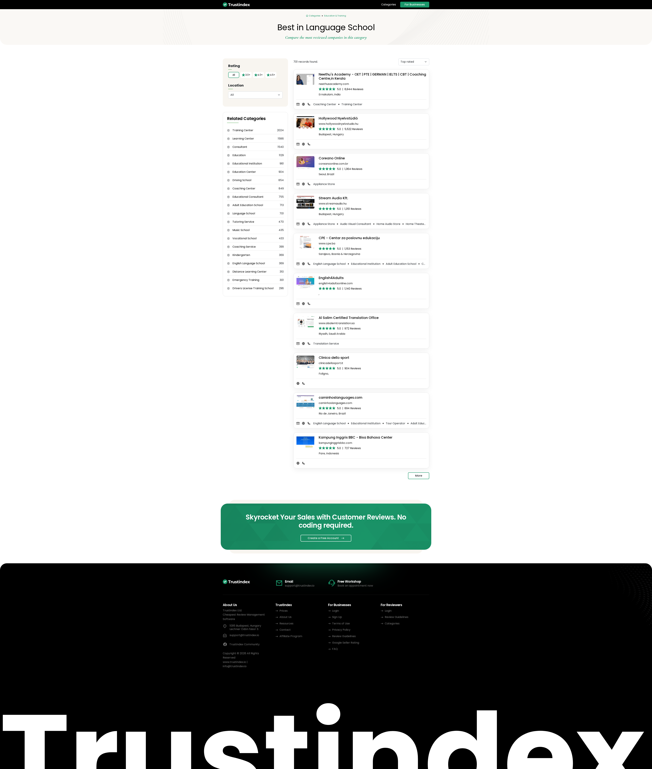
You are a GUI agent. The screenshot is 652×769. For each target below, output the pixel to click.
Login (335, 611)
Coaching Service (244, 246)
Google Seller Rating (345, 643)
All (233, 75)
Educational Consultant (248, 197)
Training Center (242, 130)
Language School (243, 213)
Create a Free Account (323, 538)
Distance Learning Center (249, 271)
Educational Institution (247, 163)
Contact (285, 630)
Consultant (239, 147)
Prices (283, 611)
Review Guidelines (344, 636)
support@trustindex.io (299, 586)
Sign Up (337, 617)
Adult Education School (247, 205)
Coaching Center (243, 188)
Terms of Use (341, 623)
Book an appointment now (355, 586)
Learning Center (243, 138)
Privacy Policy (341, 630)
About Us (285, 617)
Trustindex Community (244, 644)
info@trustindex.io (235, 666)
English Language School (248, 263)
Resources (286, 623)
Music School (241, 230)
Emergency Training (245, 280)
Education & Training (335, 15)
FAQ (335, 649)
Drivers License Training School (253, 288)
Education (239, 155)
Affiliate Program (290, 636)
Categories (388, 4)
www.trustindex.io (234, 662)
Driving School (241, 180)
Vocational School (244, 238)
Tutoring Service (243, 222)
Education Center (244, 172)
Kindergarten (241, 255)
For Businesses (415, 4)
